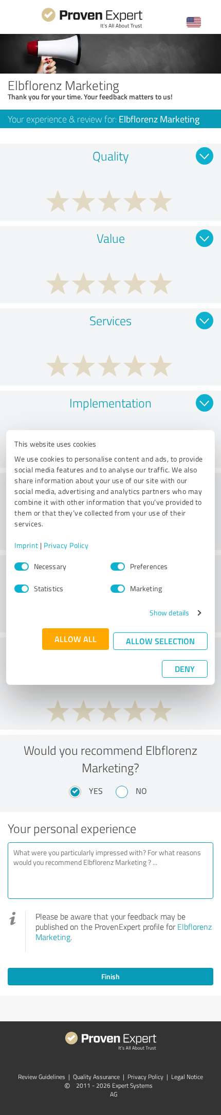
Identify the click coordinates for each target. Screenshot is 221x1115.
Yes (96, 791)
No (141, 791)
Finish (110, 976)
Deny (185, 669)
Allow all (75, 639)
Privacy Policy (66, 545)
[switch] (117, 566)
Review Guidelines (41, 1076)
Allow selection (160, 641)
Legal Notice (187, 1076)
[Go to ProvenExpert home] (92, 26)
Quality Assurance (96, 1076)
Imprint (26, 545)
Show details (169, 612)
